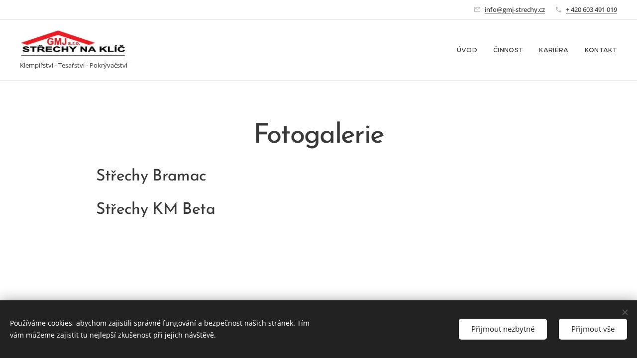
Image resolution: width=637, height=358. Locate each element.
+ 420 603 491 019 (591, 9)
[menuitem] (469, 50)
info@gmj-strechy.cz (515, 9)
